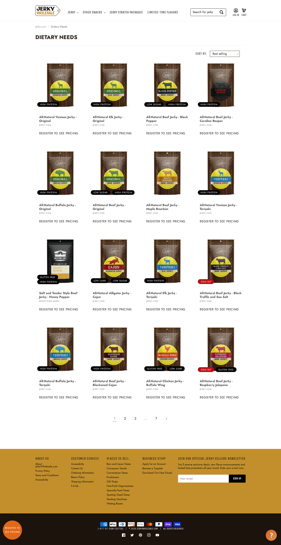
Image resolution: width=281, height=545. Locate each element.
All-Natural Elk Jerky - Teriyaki (161, 295)
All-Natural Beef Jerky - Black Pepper (167, 119)
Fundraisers (113, 477)
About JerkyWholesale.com (46, 465)
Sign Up (237, 478)
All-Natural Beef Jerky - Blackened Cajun (109, 383)
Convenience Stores (117, 472)
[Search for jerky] (221, 12)
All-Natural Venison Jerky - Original (57, 119)
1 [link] (114, 418)
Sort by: (201, 53)
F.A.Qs (74, 486)
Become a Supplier (152, 468)
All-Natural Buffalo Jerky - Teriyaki (57, 383)
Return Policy (77, 477)
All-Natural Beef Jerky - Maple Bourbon (162, 207)
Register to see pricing (58, 133)
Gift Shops (112, 481)
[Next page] (166, 418)
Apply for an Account (154, 464)
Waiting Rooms (115, 503)
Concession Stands (117, 468)
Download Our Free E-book (157, 472)
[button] (72, 12)
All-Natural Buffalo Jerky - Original (57, 207)
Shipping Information (82, 481)
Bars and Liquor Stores (119, 464)
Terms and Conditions (46, 475)
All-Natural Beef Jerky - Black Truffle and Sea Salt (220, 295)
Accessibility (41, 479)
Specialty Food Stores (118, 490)
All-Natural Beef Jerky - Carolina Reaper (216, 119)
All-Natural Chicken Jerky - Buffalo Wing (165, 383)
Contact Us (77, 468)
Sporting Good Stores (118, 494)
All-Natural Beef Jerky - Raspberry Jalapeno (216, 383)
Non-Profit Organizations (120, 486)
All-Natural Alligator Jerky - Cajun (112, 295)
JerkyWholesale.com (147, 528)
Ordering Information (82, 472)
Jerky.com (40, 27)
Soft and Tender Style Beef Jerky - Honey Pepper (58, 295)
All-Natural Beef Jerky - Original (109, 207)
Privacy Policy (42, 470)
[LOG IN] (236, 10)
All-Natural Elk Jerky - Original (108, 119)
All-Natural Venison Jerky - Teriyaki (218, 207)
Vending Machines (117, 499)
